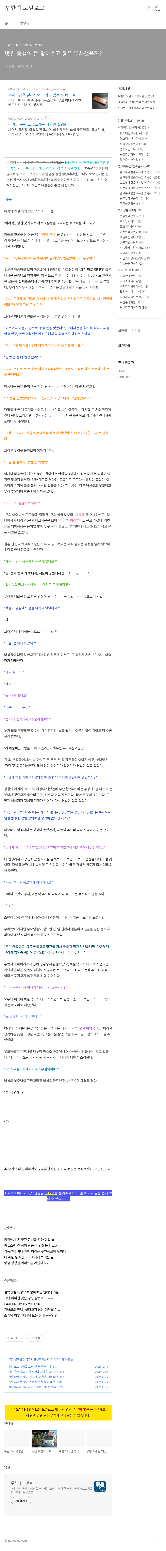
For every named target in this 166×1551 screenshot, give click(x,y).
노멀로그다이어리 (133, 307)
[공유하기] (16, 1338)
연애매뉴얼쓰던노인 (134, 133)
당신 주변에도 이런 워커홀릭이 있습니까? (33, 1371)
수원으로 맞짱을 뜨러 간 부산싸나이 (29, 1366)
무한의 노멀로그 (24, 8)
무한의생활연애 (132, 203)
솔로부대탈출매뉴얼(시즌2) (140, 193)
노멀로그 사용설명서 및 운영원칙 (136, 107)
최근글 (122, 331)
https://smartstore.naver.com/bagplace (33, 89)
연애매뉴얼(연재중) (133, 127)
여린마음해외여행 (133, 231)
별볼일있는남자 (131, 242)
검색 (149, 8)
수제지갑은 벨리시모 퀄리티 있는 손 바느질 (41, 95)
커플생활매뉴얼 (133, 143)
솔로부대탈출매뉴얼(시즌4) (140, 182)
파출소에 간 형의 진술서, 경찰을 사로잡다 (50, 168)
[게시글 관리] (21, 1338)
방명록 (24, 23)
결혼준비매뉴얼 (131, 159)
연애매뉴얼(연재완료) (134, 166)
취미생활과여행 (130, 210)
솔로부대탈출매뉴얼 (135, 198)
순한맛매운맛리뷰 (132, 216)
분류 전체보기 (131, 120)
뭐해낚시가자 (131, 221)
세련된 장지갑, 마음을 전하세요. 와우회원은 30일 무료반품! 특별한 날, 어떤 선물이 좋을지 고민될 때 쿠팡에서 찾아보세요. (56, 132)
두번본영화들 (130, 302)
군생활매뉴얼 (131, 275)
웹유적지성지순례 (132, 291)
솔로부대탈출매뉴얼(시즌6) (140, 172)
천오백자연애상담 (134, 138)
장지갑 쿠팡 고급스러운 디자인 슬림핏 (37, 124)
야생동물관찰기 (131, 263)
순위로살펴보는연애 (135, 154)
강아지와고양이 (132, 253)
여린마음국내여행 (132, 237)
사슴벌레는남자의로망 (135, 247)
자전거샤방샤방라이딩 (135, 258)
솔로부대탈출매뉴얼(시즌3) (140, 187)
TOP (158, 1541)
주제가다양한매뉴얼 (134, 286)
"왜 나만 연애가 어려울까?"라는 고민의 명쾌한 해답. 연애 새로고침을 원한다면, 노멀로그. (52, 1490)
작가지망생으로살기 (37, 1359)
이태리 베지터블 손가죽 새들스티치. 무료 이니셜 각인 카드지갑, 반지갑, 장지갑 (44, 102)
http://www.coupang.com (25, 118)
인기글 (135, 331)
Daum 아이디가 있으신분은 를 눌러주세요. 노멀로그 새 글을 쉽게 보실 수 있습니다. (58, 1196)
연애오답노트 (131, 149)
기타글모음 (15, 1359)
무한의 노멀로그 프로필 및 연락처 (136, 96)
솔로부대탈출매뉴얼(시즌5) (140, 177)
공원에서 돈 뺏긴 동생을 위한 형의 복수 (31, 1381)
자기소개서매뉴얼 (132, 281)
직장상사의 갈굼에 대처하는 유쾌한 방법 (32, 1386)
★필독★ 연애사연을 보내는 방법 (136, 102)
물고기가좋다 (131, 226)
